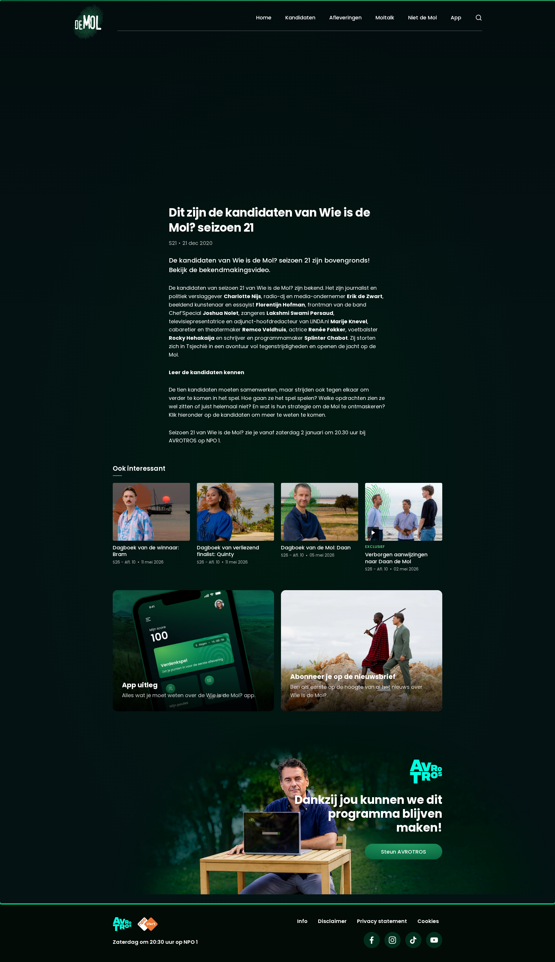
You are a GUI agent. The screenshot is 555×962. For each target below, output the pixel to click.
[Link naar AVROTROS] (122, 924)
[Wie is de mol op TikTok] (413, 940)
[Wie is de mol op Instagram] (392, 940)
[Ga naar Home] (88, 22)
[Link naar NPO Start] (147, 924)
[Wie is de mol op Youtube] (434, 940)
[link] (403, 851)
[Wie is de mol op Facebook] (372, 940)
